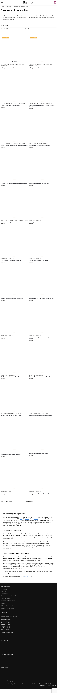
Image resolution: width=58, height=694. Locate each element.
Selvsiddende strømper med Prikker (9, 337)
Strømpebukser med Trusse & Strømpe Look (39, 145)
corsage (36, 519)
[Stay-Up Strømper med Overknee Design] (42, 243)
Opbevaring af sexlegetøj (7, 608)
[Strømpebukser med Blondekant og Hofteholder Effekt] (42, 282)
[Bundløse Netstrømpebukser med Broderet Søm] (14, 282)
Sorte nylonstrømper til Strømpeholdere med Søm (40, 415)
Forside (2, 6)
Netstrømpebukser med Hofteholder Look (38, 222)
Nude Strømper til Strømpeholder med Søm (11, 260)
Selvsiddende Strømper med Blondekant (38, 453)
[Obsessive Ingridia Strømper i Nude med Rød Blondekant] (14, 128)
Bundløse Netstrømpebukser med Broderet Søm (12, 298)
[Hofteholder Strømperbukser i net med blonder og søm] (14, 476)
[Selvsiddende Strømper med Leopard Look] (42, 167)
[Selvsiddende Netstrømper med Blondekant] (14, 437)
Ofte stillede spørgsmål (7, 605)
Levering (3, 591)
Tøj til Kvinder (9, 6)
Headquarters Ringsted (7, 64)
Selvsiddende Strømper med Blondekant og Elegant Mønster (41, 337)
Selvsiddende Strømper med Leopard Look (39, 183)
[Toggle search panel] (51, 2)
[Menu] (3, 2)
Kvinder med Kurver (6, 451)
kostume (27, 519)
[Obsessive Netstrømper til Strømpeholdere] (14, 89)
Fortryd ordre (4, 593)
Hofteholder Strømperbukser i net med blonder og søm (13, 493)
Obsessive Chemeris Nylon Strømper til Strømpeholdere (14, 183)
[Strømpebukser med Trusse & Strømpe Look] (42, 128)
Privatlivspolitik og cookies (8, 600)
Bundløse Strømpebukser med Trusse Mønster (11, 376)
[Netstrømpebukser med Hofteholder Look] (42, 205)
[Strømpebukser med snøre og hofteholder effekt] (42, 360)
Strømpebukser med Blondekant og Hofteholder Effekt (41, 298)
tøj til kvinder (27, 576)
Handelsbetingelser (6, 598)
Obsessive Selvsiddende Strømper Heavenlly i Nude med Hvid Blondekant (42, 106)
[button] (54, 2)
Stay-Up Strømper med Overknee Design (38, 260)
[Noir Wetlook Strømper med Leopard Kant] (14, 205)
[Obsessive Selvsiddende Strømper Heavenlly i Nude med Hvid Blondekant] (42, 89)
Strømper (8, 103)
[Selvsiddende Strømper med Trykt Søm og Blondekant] (42, 476)
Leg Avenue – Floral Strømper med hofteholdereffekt (13, 67)
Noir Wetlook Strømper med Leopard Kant (11, 222)
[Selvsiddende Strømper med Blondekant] (42, 437)
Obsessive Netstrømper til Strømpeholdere (10, 105)
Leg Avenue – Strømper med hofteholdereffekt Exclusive (42, 67)
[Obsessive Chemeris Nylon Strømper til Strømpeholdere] (14, 167)
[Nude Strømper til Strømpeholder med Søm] (14, 243)
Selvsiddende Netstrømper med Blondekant (11, 454)
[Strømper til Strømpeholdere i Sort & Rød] (14, 398)
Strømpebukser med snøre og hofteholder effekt (40, 376)
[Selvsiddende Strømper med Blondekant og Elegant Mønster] (42, 320)
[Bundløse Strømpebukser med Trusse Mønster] (14, 360)
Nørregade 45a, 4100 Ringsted (9, 616)
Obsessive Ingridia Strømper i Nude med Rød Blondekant (14, 145)
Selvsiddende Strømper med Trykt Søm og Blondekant (41, 493)
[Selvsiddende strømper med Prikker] (14, 320)
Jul (2, 413)
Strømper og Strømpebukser (18, 103)
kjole (21, 519)
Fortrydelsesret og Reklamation (9, 595)
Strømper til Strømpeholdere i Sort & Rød (11, 415)
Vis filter (5, 25)
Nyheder (15, 64)
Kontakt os (4, 589)
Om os (3, 603)
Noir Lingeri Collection (7, 220)
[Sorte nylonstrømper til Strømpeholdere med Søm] (42, 398)
